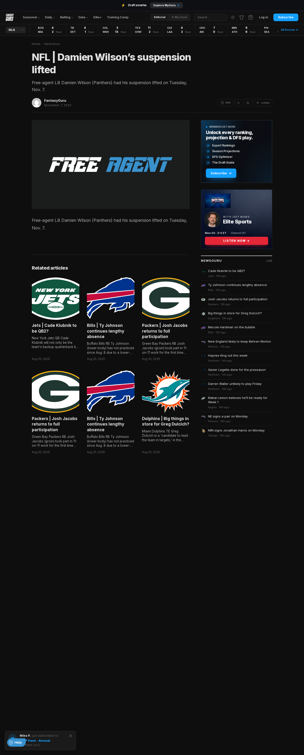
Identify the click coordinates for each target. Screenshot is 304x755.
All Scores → (289, 29)
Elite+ (97, 17)
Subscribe (286, 17)
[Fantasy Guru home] (10, 17)
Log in (263, 17)
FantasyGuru (55, 100)
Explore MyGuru (166, 5)
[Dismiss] (70, 736)
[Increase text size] (248, 102)
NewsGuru (52, 44)
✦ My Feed (179, 17)
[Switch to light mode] (233, 17)
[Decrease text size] (238, 102)
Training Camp (117, 17)
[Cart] (250, 17)
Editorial (159, 17)
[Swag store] (241, 17)
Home (36, 44)
